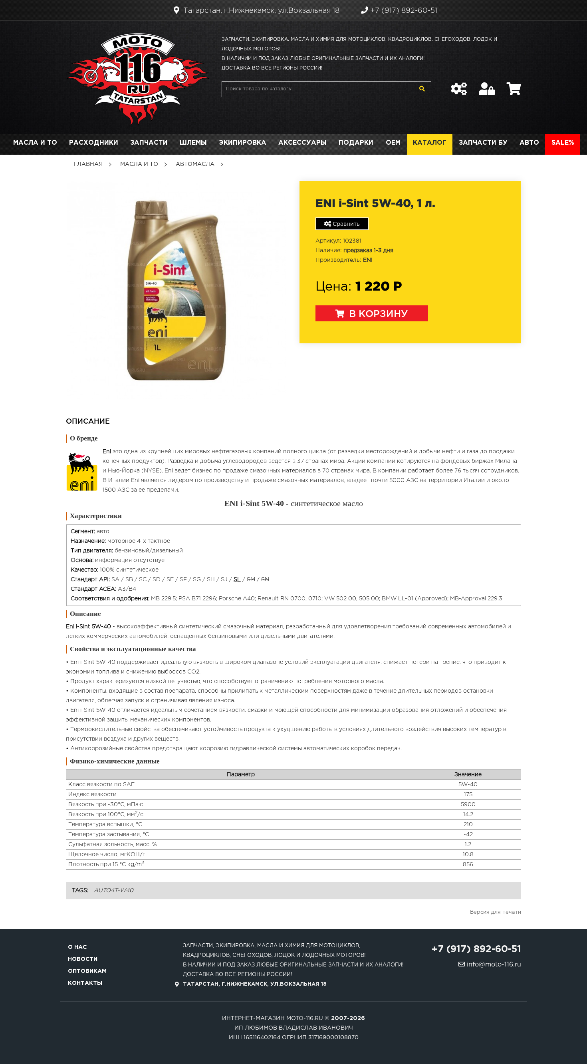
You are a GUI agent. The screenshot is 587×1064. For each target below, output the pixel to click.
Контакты (85, 983)
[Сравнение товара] (459, 84)
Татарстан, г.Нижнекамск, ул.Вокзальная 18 (260, 11)
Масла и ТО (35, 143)
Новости (82, 959)
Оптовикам (87, 971)
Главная (88, 164)
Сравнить (345, 224)
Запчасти (149, 143)
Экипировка (242, 143)
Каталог (429, 143)
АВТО (529, 143)
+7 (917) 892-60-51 (402, 11)
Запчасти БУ (483, 143)
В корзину (377, 314)
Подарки (356, 143)
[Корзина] (514, 84)
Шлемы (193, 143)
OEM (393, 143)
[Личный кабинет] (487, 84)
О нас (77, 947)
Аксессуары (302, 143)
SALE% (562, 143)
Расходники (93, 143)
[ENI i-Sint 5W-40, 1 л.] (177, 290)
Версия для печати (495, 912)
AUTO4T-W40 (113, 890)
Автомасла (195, 164)
